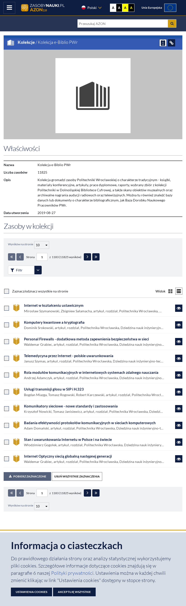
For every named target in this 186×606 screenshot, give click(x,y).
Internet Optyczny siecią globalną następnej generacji (68, 456)
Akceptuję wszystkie (74, 592)
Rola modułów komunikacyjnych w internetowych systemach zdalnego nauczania (91, 372)
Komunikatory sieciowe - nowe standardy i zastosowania (71, 406)
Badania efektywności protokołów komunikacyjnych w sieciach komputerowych (90, 423)
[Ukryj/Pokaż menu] (9, 8)
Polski (92, 8)
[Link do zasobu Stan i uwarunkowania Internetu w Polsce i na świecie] (178, 442)
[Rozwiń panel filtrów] (38, 270)
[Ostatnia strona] (96, 257)
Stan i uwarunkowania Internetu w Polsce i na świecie (68, 439)
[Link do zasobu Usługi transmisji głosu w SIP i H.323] (178, 392)
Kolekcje (26, 42)
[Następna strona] (87, 257)
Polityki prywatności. (73, 573)
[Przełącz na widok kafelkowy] (170, 291)
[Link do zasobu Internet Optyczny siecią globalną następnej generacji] (178, 458)
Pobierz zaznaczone (29, 476)
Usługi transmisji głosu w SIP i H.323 (54, 389)
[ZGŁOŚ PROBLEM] (163, 42)
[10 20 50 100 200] (41, 244)
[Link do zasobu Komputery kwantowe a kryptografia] (178, 325)
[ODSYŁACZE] (171, 42)
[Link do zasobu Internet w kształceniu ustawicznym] (178, 308)
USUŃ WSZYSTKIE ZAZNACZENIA (77, 476)
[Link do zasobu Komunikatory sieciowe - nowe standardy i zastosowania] (178, 408)
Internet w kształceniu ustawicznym (54, 305)
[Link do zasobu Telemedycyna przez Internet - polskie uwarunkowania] (178, 358)
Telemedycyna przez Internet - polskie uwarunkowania (68, 355)
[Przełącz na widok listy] (178, 291)
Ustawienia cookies (31, 592)
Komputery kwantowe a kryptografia (54, 322)
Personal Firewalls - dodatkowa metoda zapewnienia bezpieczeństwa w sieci (86, 339)
